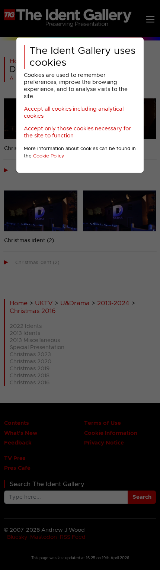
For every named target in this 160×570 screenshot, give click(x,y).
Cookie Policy (48, 156)
